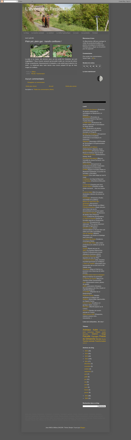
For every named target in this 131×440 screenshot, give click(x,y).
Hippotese (86, 141)
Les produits (85, 33)
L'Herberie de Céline (89, 154)
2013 (86, 356)
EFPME (85, 169)
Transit (85, 216)
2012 (86, 358)
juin (85, 379)
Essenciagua (87, 198)
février (86, 390)
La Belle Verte (87, 122)
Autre (95, 330)
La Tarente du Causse (89, 278)
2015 (86, 351)
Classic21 (86, 175)
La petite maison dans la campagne (93, 275)
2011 (86, 361)
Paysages (94, 336)
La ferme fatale (87, 192)
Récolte (33, 73)
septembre (87, 371)
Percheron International (90, 158)
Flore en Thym (87, 303)
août (85, 374)
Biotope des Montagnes (90, 134)
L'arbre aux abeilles (89, 263)
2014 (86, 353)
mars (86, 387)
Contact (95, 33)
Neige (104, 334)
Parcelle (86, 336)
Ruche (104, 339)
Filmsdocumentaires (89, 207)
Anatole (85, 248)
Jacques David (87, 151)
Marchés (85, 334)
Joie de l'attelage (88, 233)
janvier (86, 392)
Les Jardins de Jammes (90, 109)
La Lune (76, 33)
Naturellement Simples (89, 213)
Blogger (82, 427)
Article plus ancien (71, 86)
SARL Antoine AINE (88, 314)
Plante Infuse (87, 164)
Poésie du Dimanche (94, 337)
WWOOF (85, 299)
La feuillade (86, 291)
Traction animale (89, 341)
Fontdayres (86, 179)
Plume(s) (85, 205)
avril (85, 384)
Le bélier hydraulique (63, 33)
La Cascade (86, 184)
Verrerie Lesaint (87, 228)
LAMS (84, 286)
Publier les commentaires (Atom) (44, 89)
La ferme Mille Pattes (89, 243)
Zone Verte (86, 222)
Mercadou (86, 306)
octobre (86, 369)
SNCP (84, 250)
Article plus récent (31, 86)
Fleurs (98, 332)
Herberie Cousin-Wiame (90, 147)
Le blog (26, 33)
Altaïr (84, 128)
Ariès (84, 282)
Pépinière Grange (88, 295)
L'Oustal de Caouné (89, 260)
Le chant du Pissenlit (89, 218)
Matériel (95, 334)
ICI (93, 58)
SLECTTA (86, 310)
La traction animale (37, 33)
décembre (87, 363)
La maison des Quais (89, 239)
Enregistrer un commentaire (36, 82)
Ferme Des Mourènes (89, 256)
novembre (87, 366)
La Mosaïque (87, 181)
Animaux (87, 330)
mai (85, 382)
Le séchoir (50, 33)
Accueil (51, 86)
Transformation (40, 73)
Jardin (104, 332)
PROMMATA (86, 117)
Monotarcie (86, 269)
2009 (86, 398)
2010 (86, 395)
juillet (86, 376)
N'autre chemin (87, 186)
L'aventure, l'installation (50, 8)
